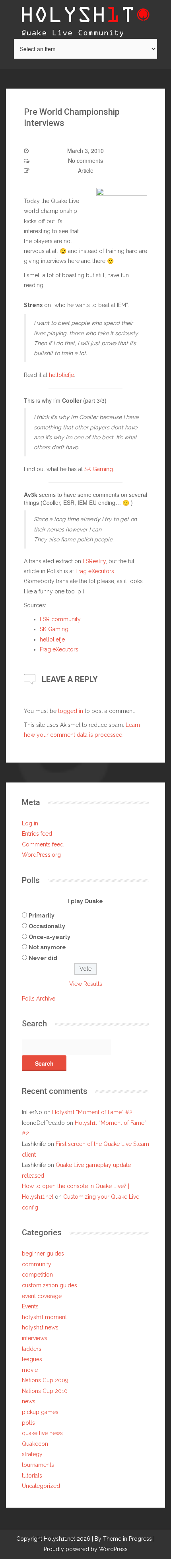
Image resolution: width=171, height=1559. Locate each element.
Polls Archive (38, 998)
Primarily (41, 915)
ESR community (60, 619)
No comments (85, 160)
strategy (32, 1454)
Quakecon (35, 1444)
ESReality (94, 561)
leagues (32, 1359)
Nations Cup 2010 (45, 1391)
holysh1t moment (44, 1317)
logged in (70, 711)
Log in (30, 823)
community (36, 1264)
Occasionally (47, 926)
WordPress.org (41, 855)
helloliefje (61, 375)
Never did (43, 958)
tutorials (32, 1475)
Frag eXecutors (95, 571)
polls (28, 1423)
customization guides (49, 1285)
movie (30, 1370)
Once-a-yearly (49, 937)
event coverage (42, 1296)
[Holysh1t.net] (85, 19)
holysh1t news (40, 1327)
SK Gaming (98, 469)
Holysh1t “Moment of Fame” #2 (92, 1112)
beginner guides (43, 1253)
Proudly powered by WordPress (86, 1549)
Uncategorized (41, 1486)
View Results (85, 984)
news (28, 1401)
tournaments (38, 1465)
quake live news (42, 1433)
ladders (31, 1349)
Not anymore (47, 947)
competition (37, 1274)
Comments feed (43, 844)
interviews (34, 1338)
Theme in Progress (127, 1539)
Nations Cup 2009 (45, 1380)
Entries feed (37, 834)
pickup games (40, 1412)
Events (30, 1306)
